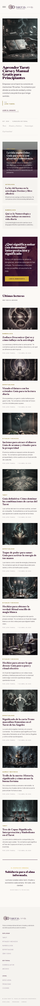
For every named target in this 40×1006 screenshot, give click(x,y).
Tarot (4, 937)
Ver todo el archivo (10, 300)
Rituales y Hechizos (10, 941)
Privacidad (6, 984)
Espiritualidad (8, 949)
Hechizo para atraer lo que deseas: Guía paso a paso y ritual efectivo (17, 666)
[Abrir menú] (4, 7)
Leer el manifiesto (17, 279)
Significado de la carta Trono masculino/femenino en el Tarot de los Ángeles (18, 722)
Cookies (5, 988)
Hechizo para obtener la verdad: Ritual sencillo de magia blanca (16, 609)
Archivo (5, 969)
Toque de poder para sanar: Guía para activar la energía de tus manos (19, 556)
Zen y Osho (6, 953)
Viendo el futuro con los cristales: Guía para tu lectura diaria (19, 391)
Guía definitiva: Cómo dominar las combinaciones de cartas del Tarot (19, 502)
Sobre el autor (8, 965)
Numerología (7, 945)
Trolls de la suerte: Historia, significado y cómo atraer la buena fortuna (18, 779)
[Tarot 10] (20, 7)
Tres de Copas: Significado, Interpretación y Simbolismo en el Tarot (18, 832)
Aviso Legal (6, 980)
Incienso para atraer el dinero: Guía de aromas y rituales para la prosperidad (19, 445)
